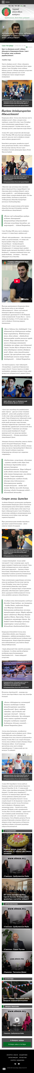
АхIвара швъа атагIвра (17, 1044)
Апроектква (23, 1057)
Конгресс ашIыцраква (17, 1060)
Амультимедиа (13, 1057)
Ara (24, 6)
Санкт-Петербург (7, 46)
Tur (15, 6)
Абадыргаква (23, 1055)
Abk (18, 6)
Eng (12, 6)
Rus (10, 6)
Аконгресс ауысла (12, 1055)
